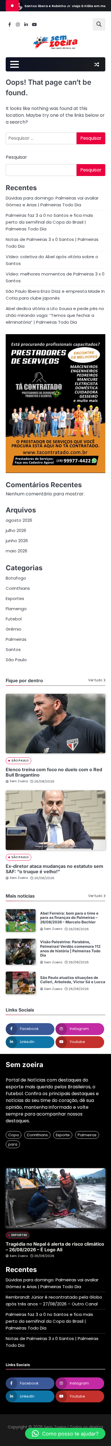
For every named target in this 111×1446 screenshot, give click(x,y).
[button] (65, 1433)
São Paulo (16, 660)
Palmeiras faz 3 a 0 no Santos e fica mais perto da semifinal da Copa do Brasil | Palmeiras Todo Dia (49, 222)
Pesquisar (16, 157)
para (12, 1144)
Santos (13, 649)
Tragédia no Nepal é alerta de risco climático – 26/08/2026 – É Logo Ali (55, 1246)
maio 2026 (16, 551)
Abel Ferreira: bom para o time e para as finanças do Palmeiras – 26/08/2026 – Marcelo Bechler (69, 917)
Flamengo (16, 609)
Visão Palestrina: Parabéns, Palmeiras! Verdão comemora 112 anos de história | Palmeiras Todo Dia (70, 948)
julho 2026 (16, 530)
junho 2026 (17, 541)
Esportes (15, 598)
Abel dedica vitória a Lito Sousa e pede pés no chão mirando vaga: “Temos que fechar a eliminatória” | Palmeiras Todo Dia (55, 315)
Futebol (14, 619)
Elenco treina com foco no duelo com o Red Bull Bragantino (54, 772)
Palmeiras (16, 639)
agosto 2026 (19, 520)
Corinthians (18, 588)
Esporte (63, 1135)
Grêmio (13, 629)
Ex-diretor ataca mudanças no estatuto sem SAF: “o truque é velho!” (54, 868)
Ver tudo (95, 680)
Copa (13, 1135)
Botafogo (16, 578)
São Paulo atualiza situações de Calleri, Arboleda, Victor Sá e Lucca (72, 979)
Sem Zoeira (19, 781)
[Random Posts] (96, 64)
